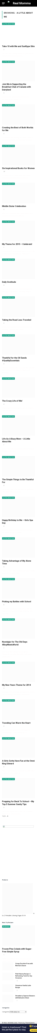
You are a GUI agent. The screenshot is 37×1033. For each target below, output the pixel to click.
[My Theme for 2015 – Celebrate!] (18, 231)
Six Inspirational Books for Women (18, 168)
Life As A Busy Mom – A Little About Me (16, 440)
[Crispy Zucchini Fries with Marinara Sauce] (7, 966)
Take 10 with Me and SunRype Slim (18, 46)
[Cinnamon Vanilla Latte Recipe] (7, 988)
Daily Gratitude (9, 282)
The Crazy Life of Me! (12, 401)
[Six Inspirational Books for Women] (18, 155)
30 (4, 171)
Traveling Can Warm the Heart (16, 723)
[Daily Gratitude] (18, 269)
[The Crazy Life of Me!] (18, 387)
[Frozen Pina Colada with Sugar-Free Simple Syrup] (18, 935)
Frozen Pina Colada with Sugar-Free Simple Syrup (17, 950)
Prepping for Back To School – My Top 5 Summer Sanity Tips (18, 802)
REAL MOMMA (9, 1023)
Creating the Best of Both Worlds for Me (17, 129)
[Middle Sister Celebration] (18, 193)
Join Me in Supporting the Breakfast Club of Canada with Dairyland (16, 87)
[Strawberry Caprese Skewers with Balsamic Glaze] (7, 998)
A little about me (8, 24)
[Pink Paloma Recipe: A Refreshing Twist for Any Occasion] (7, 976)
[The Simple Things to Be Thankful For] (18, 466)
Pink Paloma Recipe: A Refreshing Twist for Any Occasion (23, 976)
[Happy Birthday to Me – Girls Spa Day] (18, 507)
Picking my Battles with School (16, 601)
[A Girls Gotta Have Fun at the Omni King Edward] (18, 747)
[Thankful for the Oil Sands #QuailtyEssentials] (18, 344)
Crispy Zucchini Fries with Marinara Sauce (24, 964)
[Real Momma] (21, 3)
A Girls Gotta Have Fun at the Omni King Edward (18, 762)
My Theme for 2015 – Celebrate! (17, 244)
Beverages (6, 926)
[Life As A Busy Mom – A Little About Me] (18, 425)
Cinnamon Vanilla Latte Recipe (23, 986)
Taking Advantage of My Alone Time (16, 562)
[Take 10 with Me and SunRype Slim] (18, 33)
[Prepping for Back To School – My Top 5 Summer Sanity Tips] (18, 788)
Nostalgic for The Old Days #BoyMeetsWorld (14, 643)
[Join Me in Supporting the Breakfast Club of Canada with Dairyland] (18, 71)
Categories (5, 1012)
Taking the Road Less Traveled (16, 320)
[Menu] (3, 3)
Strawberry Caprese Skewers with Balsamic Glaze (25, 997)
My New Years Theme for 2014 (16, 685)
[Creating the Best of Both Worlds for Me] (18, 114)
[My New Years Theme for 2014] (18, 672)
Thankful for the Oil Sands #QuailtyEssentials (14, 359)
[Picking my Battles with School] (18, 588)
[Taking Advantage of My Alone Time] (18, 547)
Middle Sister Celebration (14, 206)
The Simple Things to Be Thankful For (18, 480)
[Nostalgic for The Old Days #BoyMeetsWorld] (18, 628)
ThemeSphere (30, 1023)
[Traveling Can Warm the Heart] (18, 709)
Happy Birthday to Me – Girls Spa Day (17, 521)
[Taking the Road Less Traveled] (18, 306)
